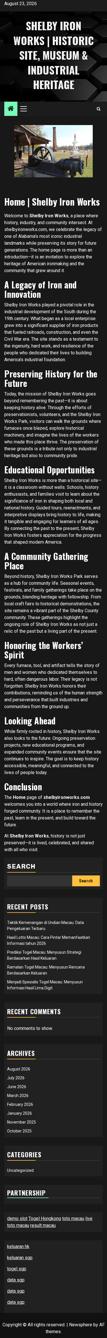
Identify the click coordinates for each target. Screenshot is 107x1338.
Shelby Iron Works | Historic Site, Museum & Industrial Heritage (53, 55)
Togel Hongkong (45, 1218)
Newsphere (80, 1324)
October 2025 (19, 1131)
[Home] (11, 109)
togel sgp (16, 1268)
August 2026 (18, 1069)
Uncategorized (20, 1170)
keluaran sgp (20, 1257)
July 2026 (16, 1078)
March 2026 (18, 1095)
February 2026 (20, 1104)
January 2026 (19, 1113)
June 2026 (16, 1086)
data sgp (16, 1280)
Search (21, 866)
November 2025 (21, 1122)
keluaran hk (18, 1246)
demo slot (17, 1218)
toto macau (73, 1218)
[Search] (98, 108)
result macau (43, 1225)
